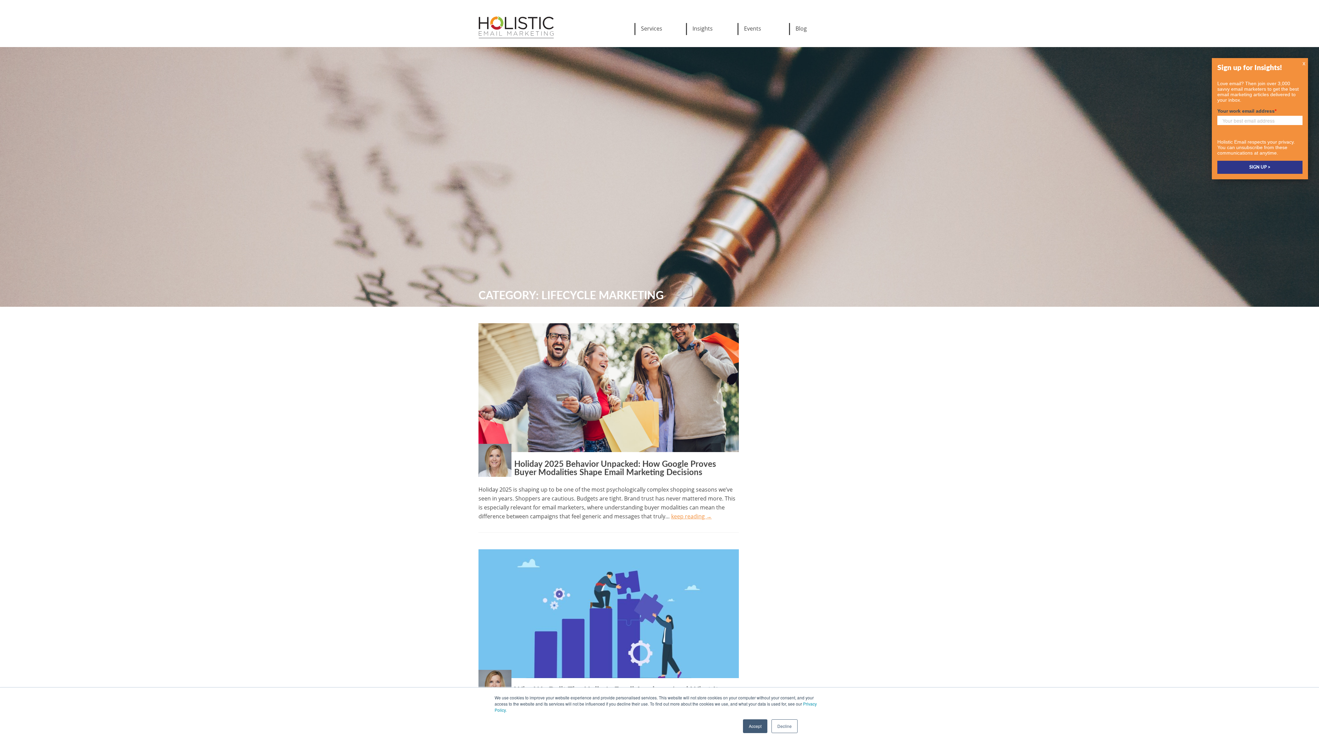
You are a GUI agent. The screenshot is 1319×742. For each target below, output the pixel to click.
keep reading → (691, 516)
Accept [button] (755, 726)
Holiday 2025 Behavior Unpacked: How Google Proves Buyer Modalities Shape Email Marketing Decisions (615, 468)
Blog (801, 28)
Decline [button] (784, 726)
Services (651, 28)
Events (752, 28)
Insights (702, 28)
